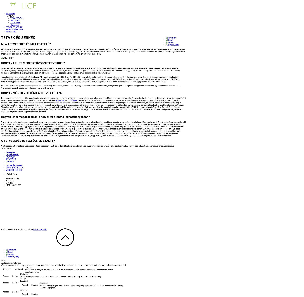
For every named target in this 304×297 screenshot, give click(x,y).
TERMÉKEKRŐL (17, 18)
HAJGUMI (60, 100)
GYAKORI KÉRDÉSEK (14, 29)
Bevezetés (10, 14)
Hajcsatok (14, 25)
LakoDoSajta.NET (40, 229)
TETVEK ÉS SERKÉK (14, 27)
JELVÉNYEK (15, 23)
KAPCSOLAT (11, 32)
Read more (296, 269)
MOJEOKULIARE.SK (14, 170)
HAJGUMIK (15, 20)
